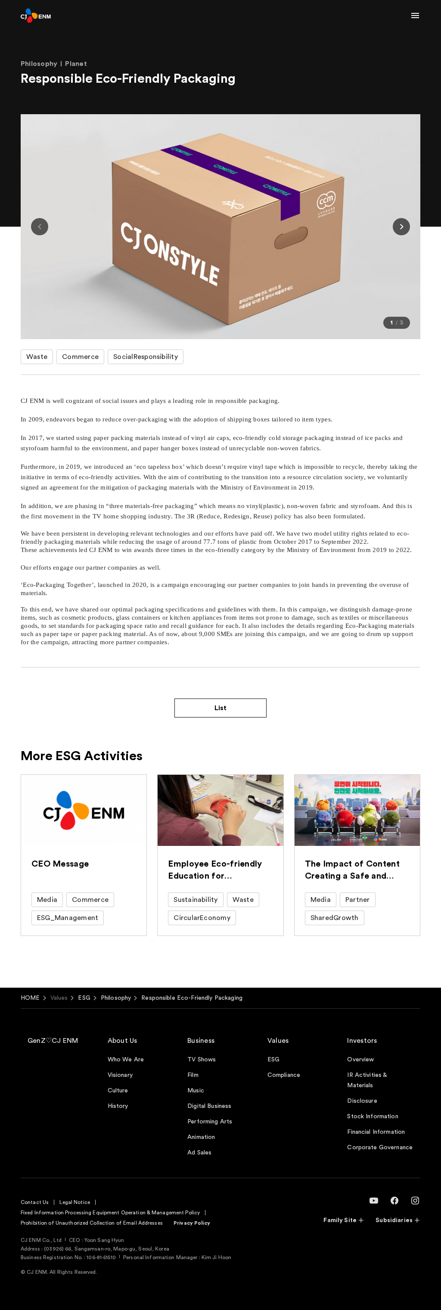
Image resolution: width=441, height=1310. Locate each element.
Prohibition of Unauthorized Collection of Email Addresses (92, 1223)
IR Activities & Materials (367, 1080)
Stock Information (372, 1117)
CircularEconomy (202, 917)
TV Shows (201, 1060)
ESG (84, 998)
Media (47, 899)
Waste (36, 356)
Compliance (283, 1075)
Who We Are (126, 1060)
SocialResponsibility (145, 356)
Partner (357, 899)
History (118, 1106)
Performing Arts (209, 1122)
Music (195, 1091)
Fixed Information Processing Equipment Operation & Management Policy (110, 1212)
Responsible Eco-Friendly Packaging (191, 998)
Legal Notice (74, 1202)
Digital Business (209, 1106)
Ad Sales (199, 1153)
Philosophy (116, 998)
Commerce (80, 356)
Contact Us (35, 1202)
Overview (360, 1060)
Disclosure (362, 1101)
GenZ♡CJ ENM (53, 1040)
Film (193, 1075)
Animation (201, 1137)
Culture (118, 1091)
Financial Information (376, 1132)
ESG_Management (67, 917)
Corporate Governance (380, 1148)
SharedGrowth (335, 917)
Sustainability (195, 899)
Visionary (120, 1075)
